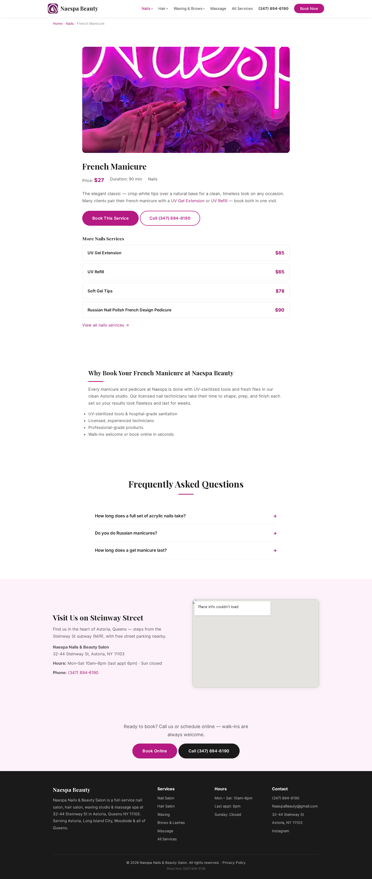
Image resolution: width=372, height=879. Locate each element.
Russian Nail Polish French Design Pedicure (129, 309)
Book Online (154, 750)
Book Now (309, 8)
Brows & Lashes (171, 822)
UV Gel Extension (187, 200)
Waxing (163, 814)
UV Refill (219, 200)
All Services (242, 8)
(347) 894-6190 (273, 8)
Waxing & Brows (189, 8)
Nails (147, 8)
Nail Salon (165, 798)
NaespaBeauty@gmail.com (295, 806)
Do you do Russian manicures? (126, 533)
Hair (163, 8)
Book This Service (110, 218)
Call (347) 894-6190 (170, 218)
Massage (218, 8)
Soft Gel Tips (100, 290)
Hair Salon (166, 806)
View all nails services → (105, 325)
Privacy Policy (234, 863)
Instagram (280, 831)
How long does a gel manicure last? (131, 550)
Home (58, 23)
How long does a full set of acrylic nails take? (140, 515)
